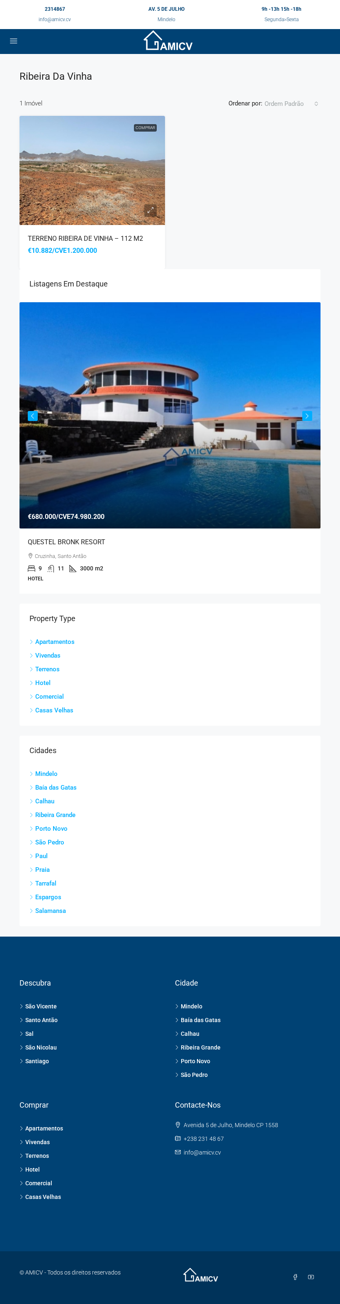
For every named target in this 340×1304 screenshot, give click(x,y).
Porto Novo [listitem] (51, 828)
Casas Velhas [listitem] (54, 710)
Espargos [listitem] (48, 897)
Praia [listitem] (42, 869)
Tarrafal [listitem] (45, 883)
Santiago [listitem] (37, 1061)
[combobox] (291, 104)
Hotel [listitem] (43, 683)
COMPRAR (145, 127)
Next (307, 416)
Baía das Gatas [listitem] (56, 787)
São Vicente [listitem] (41, 1006)
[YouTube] (312, 1277)
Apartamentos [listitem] (55, 642)
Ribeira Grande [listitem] (55, 815)
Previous (33, 416)
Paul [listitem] (41, 856)
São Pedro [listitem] (49, 842)
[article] (170, 448)
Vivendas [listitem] (48, 655)
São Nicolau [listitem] (41, 1047)
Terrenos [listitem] (47, 669)
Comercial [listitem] (49, 696)
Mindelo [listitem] (46, 774)
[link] (92, 170)
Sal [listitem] (29, 1033)
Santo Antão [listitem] (41, 1020)
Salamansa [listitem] (50, 911)
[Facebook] (296, 1277)
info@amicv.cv (55, 19)
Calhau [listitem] (44, 801)
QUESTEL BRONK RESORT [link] (66, 542)
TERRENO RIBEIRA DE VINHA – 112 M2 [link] (85, 238)
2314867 (55, 9)
